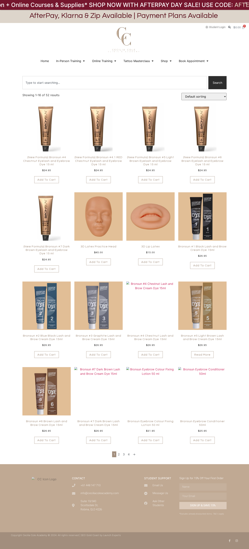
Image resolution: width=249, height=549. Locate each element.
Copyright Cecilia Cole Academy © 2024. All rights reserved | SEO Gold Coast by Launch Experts (66, 535)
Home (45, 61)
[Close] (246, 3)
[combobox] (114, 82)
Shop (164, 61)
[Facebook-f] (229, 540)
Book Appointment (192, 61)
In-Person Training (68, 61)
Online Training (102, 61)
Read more (202, 354)
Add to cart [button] (46, 179)
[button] (229, 27)
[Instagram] (236, 540)
